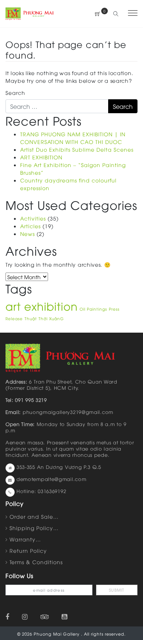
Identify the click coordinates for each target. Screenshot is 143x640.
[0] (97, 14)
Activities (33, 218)
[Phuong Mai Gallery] (30, 12)
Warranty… (25, 539)
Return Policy (28, 550)
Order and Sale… (34, 516)
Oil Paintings (93, 308)
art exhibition (42, 305)
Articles (30, 225)
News (27, 233)
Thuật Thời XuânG (44, 318)
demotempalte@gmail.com (51, 479)
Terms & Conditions (36, 561)
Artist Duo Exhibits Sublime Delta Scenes (76, 149)
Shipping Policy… (34, 527)
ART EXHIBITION (41, 156)
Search (15, 92)
